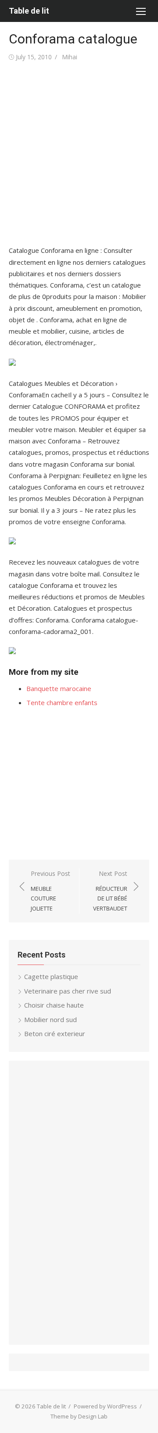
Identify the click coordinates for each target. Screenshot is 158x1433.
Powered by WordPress (105, 1406)
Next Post (110, 890)
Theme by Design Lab (79, 1416)
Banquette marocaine (58, 688)
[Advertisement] (79, 154)
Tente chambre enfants (61, 702)
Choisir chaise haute (54, 1005)
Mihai (69, 57)
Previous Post (50, 890)
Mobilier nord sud (50, 1019)
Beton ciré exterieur (54, 1033)
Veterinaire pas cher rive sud (67, 991)
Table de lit (29, 10)
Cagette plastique (51, 976)
